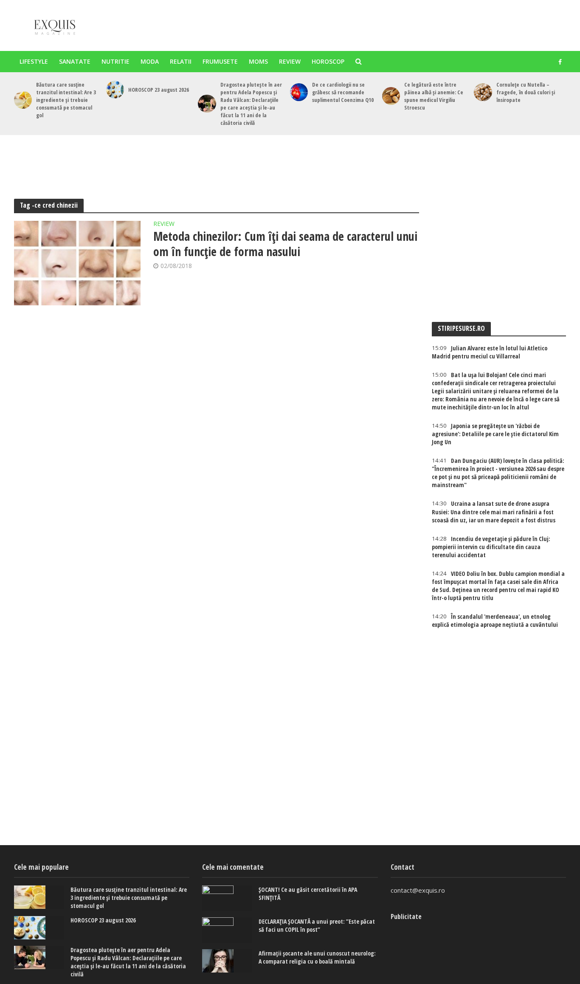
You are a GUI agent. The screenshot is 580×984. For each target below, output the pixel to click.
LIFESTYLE (34, 61)
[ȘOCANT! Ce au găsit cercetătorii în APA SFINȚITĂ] (227, 898)
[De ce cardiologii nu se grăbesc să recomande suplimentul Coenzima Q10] (299, 92)
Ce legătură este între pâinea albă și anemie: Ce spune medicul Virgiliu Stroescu (433, 96)
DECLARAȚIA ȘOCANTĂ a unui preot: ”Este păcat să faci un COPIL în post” (317, 925)
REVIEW (290, 61)
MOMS (258, 61)
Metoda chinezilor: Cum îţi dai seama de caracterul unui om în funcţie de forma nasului (285, 243)
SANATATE (74, 61)
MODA (150, 61)
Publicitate (406, 916)
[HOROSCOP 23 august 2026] (115, 90)
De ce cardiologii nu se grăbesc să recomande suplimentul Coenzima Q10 (343, 92)
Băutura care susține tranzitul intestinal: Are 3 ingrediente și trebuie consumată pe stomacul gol (66, 100)
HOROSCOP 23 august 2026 (158, 89)
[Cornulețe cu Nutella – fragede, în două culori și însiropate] (483, 92)
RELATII (180, 61)
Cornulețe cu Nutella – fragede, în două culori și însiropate (525, 92)
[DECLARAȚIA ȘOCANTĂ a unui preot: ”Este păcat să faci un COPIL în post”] (227, 930)
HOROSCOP (328, 61)
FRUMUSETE (220, 61)
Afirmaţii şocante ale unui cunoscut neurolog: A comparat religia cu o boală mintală (317, 957)
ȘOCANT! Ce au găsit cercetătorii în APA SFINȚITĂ (308, 893)
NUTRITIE (115, 61)
